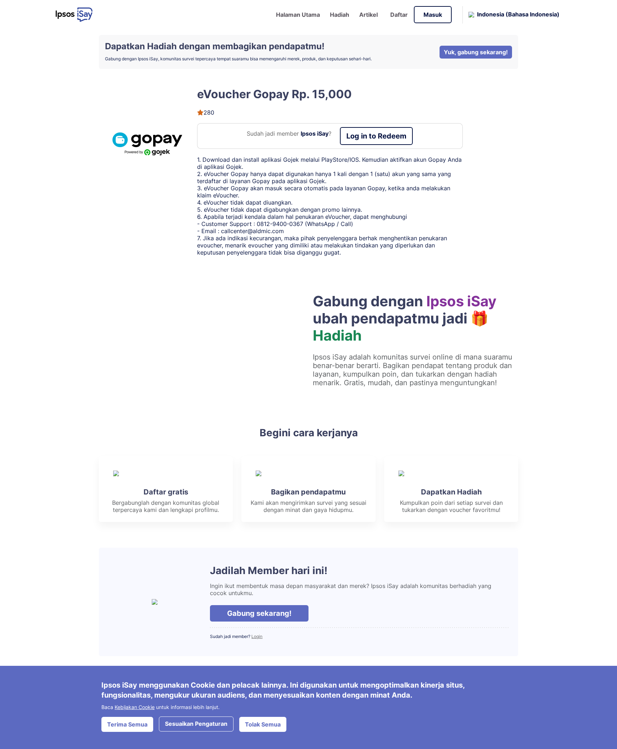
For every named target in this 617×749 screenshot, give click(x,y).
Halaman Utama (298, 14)
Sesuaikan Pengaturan (196, 723)
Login (256, 636)
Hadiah (339, 14)
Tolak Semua (263, 724)
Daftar (399, 14)
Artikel (368, 14)
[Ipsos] (77, 14)
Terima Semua (127, 724)
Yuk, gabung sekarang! (476, 52)
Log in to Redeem (376, 136)
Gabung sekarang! (259, 613)
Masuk (432, 14)
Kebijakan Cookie (135, 707)
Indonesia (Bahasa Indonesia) (518, 13)
